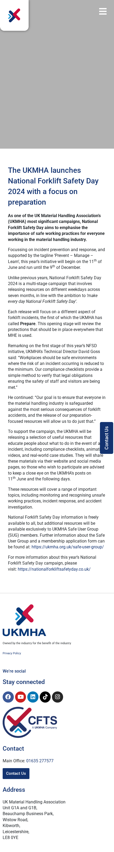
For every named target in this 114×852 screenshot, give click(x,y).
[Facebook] (8, 697)
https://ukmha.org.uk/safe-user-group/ (68, 546)
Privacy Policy (12, 653)
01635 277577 (40, 760)
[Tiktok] (45, 697)
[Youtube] (20, 697)
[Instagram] (57, 697)
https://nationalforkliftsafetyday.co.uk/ (54, 569)
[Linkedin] (32, 697)
